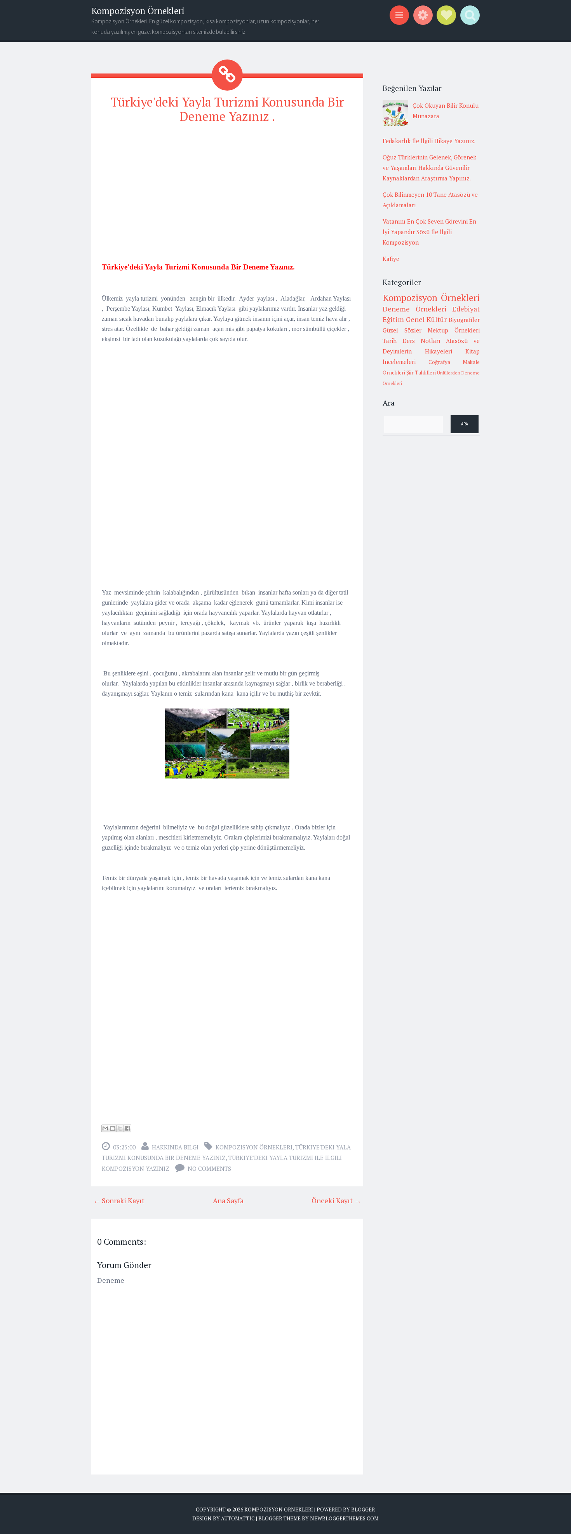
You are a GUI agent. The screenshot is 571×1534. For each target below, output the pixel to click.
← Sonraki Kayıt (118, 1200)
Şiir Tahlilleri (421, 372)
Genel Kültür (426, 319)
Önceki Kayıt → (336, 1200)
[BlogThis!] (113, 1128)
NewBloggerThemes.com (344, 1518)
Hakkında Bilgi (175, 1147)
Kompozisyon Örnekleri (138, 11)
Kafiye (391, 258)
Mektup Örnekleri (454, 330)
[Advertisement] (227, 185)
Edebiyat (466, 308)
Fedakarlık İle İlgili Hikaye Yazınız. (429, 141)
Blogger (363, 1509)
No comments (209, 1168)
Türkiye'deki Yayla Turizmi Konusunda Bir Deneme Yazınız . (227, 109)
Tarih (390, 341)
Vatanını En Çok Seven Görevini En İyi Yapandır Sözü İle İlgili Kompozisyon (429, 231)
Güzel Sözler (402, 330)
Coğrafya (439, 362)
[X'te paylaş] (120, 1128)
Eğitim (393, 319)
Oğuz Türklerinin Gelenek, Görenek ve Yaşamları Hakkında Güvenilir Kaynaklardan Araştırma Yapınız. (429, 167)
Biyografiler (464, 320)
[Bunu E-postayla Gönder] (105, 1128)
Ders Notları (421, 341)
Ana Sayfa (228, 1200)
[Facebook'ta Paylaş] (127, 1128)
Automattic (238, 1518)
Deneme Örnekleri (415, 308)
